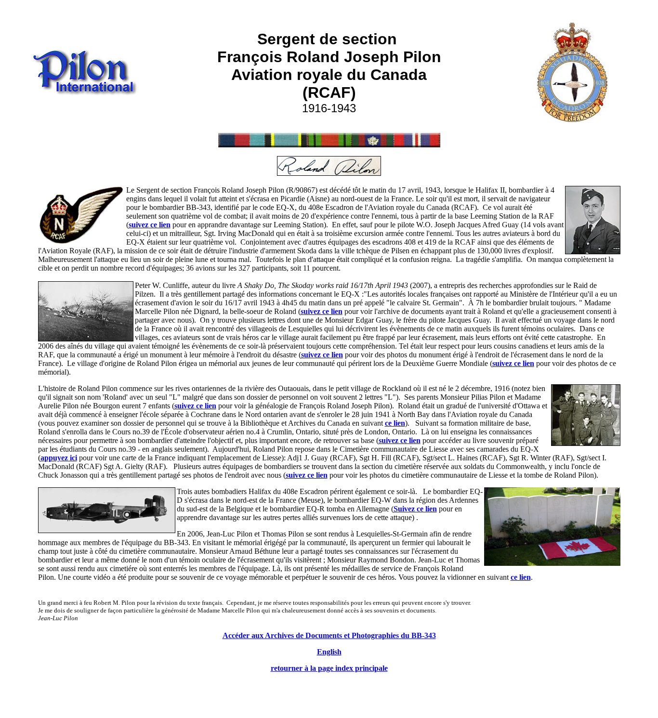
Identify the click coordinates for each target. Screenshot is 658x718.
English (329, 652)
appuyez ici (58, 458)
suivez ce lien (322, 355)
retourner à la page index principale (329, 668)
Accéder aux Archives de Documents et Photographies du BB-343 (329, 635)
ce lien (395, 423)
